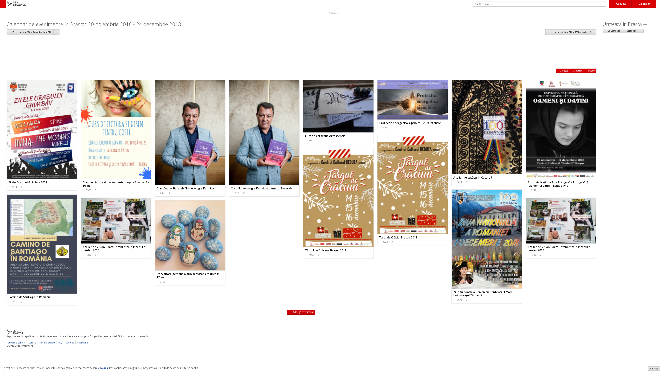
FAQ (60, 342)
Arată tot (577, 70)
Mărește (563, 70)
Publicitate (333, 13)
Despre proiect (47, 342)
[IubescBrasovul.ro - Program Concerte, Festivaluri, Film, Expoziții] (3, 4)
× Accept (654, 368)
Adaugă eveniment (303, 312)
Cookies (70, 342)
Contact (32, 342)
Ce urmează (613, 30)
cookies (103, 368)
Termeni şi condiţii (16, 342)
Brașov (590, 70)
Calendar (631, 30)
